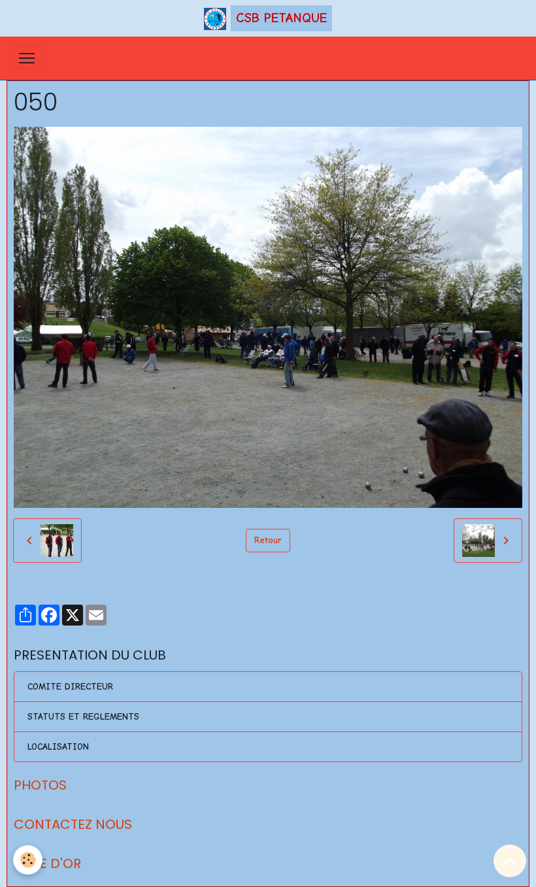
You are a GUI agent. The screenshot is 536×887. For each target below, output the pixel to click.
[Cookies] (27, 860)
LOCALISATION (58, 746)
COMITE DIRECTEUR (70, 686)
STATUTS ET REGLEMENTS (83, 716)
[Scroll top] (510, 861)
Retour (268, 540)
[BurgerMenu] (26, 58)
